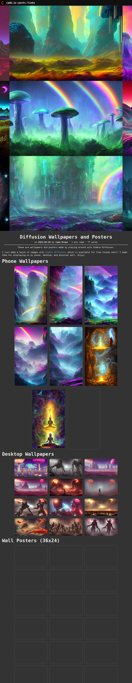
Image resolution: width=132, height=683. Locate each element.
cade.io (11, 2)
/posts (21, 2)
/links (30, 2)
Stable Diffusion (55, 252)
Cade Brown (61, 242)
